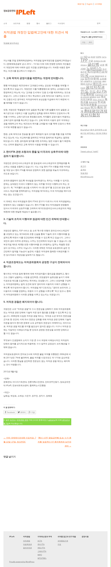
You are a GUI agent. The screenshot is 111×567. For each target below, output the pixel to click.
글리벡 (93, 64)
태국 (98, 97)
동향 (28, 23)
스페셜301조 (87, 81)
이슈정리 (61, 23)
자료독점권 (99, 95)
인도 (85, 91)
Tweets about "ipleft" (89, 151)
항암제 (87, 107)
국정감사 (84, 65)
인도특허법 (87, 94)
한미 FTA (41, 544)
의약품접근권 (63, 541)
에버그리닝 (86, 84)
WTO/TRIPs (42, 558)
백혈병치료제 (99, 76)
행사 (38, 23)
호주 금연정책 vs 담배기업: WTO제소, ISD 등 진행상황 (94, 133)
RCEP (93, 57)
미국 (85, 75)
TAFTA (104, 57)
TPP (84, 60)
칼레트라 (92, 97)
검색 (98, 23)
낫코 (102, 64)
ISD (85, 56)
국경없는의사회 (100, 61)
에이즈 (97, 84)
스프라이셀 (97, 81)
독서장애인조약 (97, 71)
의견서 (13, 420)
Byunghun (85, 129)
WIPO (40, 555)
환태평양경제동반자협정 (94, 112)
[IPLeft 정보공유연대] (19, 13)
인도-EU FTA (98, 91)
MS (89, 57)
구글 (90, 60)
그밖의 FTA (42, 551)
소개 (5, 23)
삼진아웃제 (92, 78)
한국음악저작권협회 (93, 103)
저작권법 (26, 541)
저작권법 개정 (22, 420)
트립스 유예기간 (98, 100)
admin (51, 420)
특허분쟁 (93, 102)
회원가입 (80, 4)
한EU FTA (41, 548)
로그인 (83, 166)
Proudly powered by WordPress (21, 561)
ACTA (40, 541)
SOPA (98, 57)
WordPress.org (87, 176)
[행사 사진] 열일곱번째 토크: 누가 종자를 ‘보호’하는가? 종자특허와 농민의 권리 (54, 441)
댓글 (84, 173)
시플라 (103, 81)
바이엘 (91, 76)
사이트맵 (98, 4)
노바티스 (94, 68)
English (89, 4)
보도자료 (16, 23)
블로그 (48, 23)
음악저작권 (95, 87)
